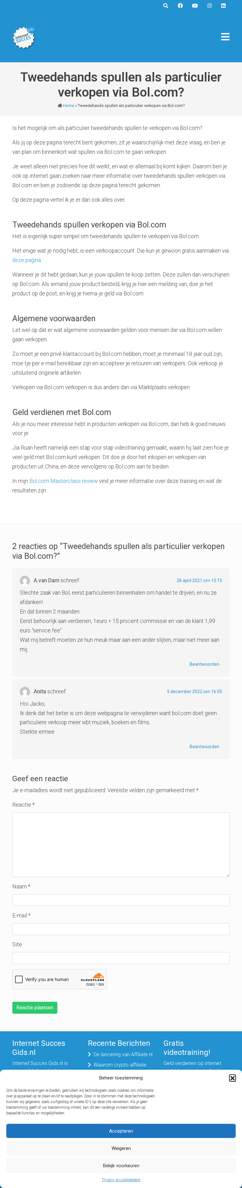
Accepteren (121, 1131)
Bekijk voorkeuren (121, 1165)
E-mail (21, 915)
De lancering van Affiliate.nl (123, 1054)
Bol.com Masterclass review (63, 481)
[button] (232, 1078)
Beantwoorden (204, 664)
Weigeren (121, 1148)
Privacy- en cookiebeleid (121, 1180)
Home (68, 105)
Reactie (23, 805)
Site (17, 944)
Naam (21, 886)
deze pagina (26, 260)
